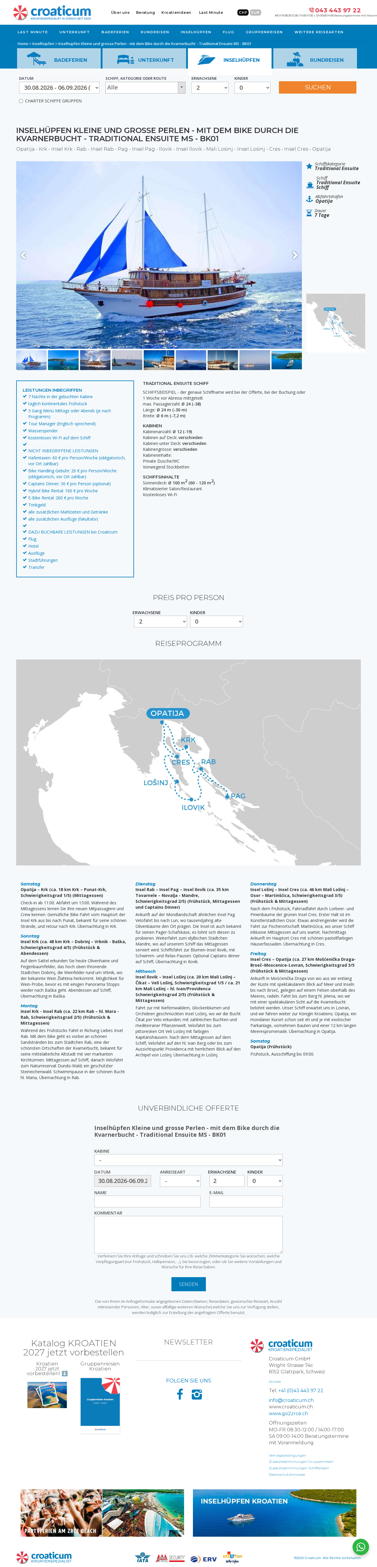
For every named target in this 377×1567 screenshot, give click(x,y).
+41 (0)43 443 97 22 (300, 1390)
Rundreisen (155, 32)
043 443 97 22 (338, 10)
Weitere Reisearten (319, 32)
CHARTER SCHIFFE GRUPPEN (53, 101)
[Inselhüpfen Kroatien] (274, 1513)
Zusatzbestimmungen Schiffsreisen (299, 1468)
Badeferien (115, 32)
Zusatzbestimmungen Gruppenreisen (301, 1461)
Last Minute (211, 12)
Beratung (145, 12)
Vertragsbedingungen (287, 1455)
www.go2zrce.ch (288, 1413)
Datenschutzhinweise (287, 1474)
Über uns (120, 12)
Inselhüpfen (196, 32)
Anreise (275, 1381)
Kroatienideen (176, 12)
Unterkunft (74, 32)
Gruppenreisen (264, 32)
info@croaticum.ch (291, 1400)
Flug (228, 32)
